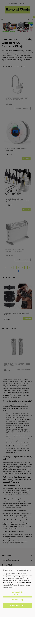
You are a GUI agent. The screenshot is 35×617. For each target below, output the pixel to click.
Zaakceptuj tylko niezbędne (18, 593)
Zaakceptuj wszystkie (17, 605)
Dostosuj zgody (17, 600)
